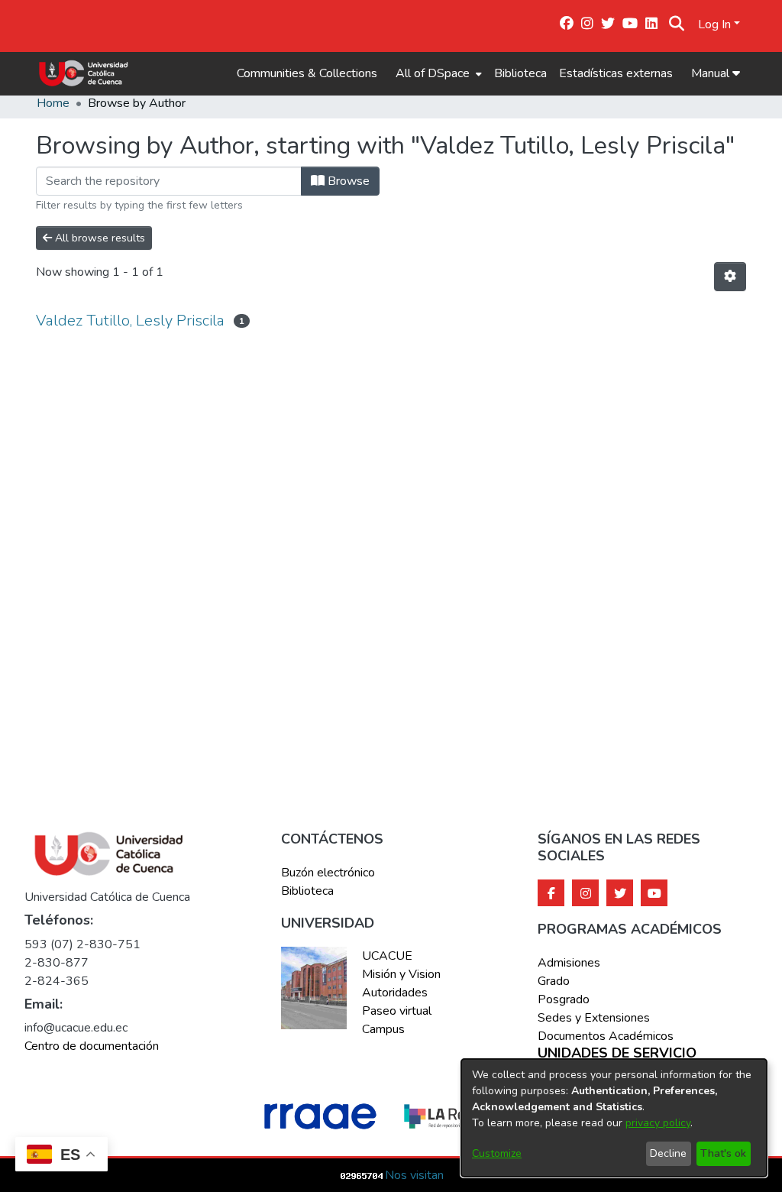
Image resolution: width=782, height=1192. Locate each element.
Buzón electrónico (328, 872)
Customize (497, 1153)
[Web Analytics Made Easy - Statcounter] (362, 1175)
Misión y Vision (401, 974)
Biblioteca (520, 73)
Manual (711, 73)
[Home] (83, 73)
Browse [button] (347, 181)
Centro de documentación (91, 1046)
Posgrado (564, 999)
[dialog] (614, 1118)
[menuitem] (437, 73)
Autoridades (395, 992)
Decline (668, 1153)
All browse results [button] (98, 238)
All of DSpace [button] (433, 73)
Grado (554, 981)
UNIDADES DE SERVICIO (617, 1053)
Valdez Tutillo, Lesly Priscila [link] (130, 320)
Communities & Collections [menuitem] (307, 73)
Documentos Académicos (606, 1036)
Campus (383, 1029)
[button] (676, 24)
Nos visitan (414, 1175)
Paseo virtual (396, 1011)
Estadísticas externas (616, 73)
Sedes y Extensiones (594, 1017)
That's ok (723, 1153)
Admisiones (569, 962)
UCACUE (387, 955)
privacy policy (657, 1123)
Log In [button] (716, 24)
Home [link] (53, 103)
